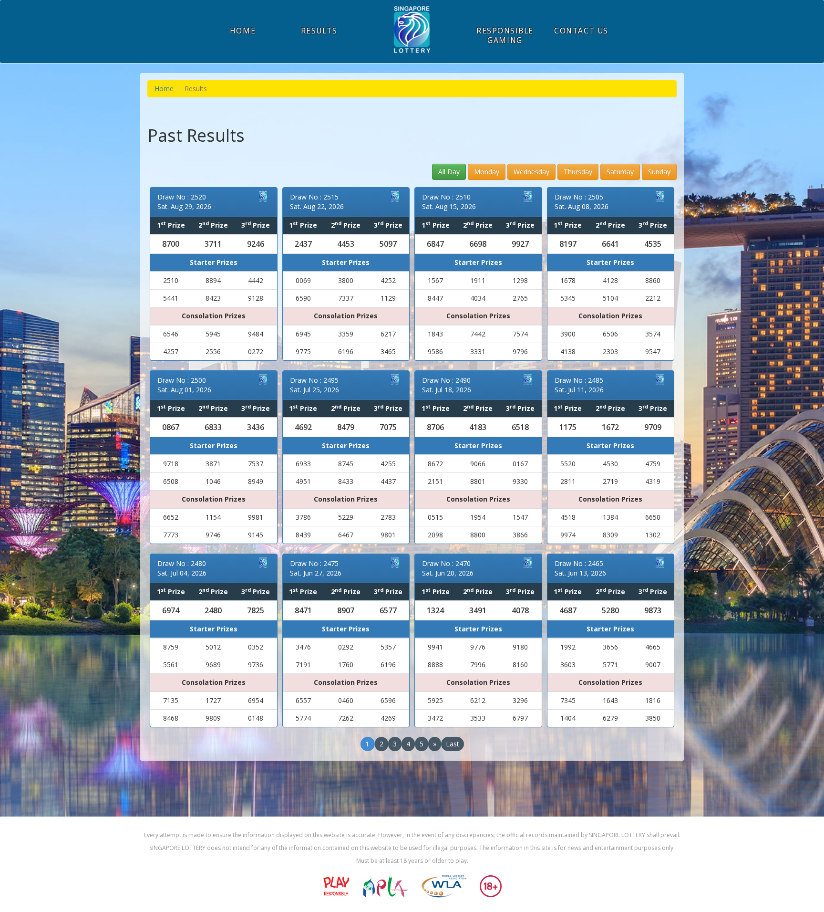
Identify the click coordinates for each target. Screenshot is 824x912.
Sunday (659, 171)
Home (164, 88)
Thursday (578, 171)
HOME (243, 31)
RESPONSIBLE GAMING (505, 35)
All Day (449, 171)
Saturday (620, 171)
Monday (486, 171)
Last (452, 743)
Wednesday (531, 171)
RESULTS (319, 31)
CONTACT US (581, 31)
